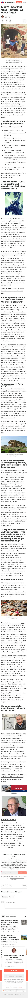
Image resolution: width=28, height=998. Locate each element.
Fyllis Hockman (12, 944)
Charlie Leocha (9, 15)
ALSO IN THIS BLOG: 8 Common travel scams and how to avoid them (12, 291)
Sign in (24, 2)
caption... (14, 793)
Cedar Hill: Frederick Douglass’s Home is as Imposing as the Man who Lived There (9, 937)
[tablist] (8, 896)
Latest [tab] (7, 916)
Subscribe (19, 2)
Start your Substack (10, 991)
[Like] (2, 21)
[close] (23, 949)
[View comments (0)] (6, 21)
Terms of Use (21, 876)
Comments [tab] (5, 897)
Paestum (4, 484)
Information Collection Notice (17, 878)
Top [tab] (3, 916)
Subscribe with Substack (15, 976)
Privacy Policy (19, 982)
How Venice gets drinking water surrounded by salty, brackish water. (10, 922)
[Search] (25, 916)
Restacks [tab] (11, 897)
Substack (6, 994)
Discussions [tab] (13, 916)
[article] (14, 926)
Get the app (22, 991)
